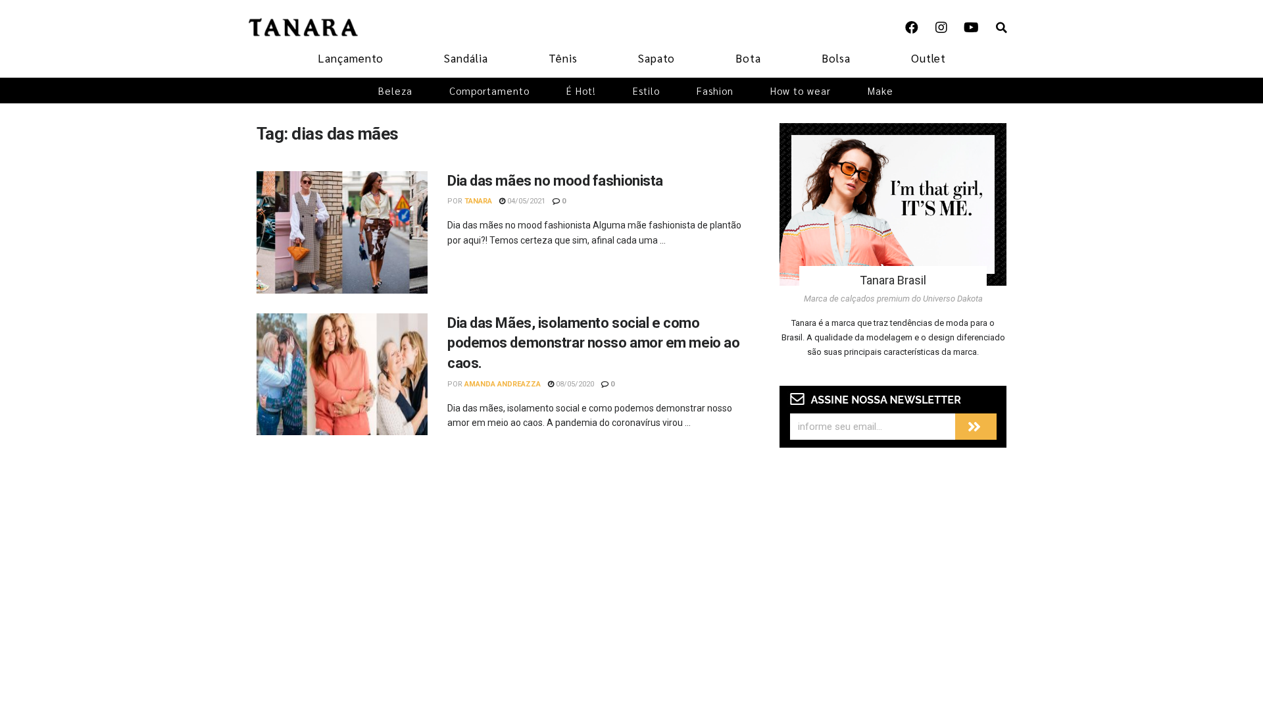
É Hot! (581, 90)
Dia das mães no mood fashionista (555, 180)
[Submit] (976, 426)
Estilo (646, 90)
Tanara (478, 201)
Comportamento (489, 90)
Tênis (563, 58)
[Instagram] (941, 27)
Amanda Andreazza (502, 384)
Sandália (466, 58)
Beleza (395, 90)
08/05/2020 (574, 384)
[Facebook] (912, 27)
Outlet (928, 58)
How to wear (800, 90)
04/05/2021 (525, 201)
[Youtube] (971, 27)
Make (880, 90)
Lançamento (351, 58)
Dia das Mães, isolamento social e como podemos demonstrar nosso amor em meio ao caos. (593, 343)
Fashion (715, 90)
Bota (748, 58)
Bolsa (836, 58)
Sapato (656, 58)
